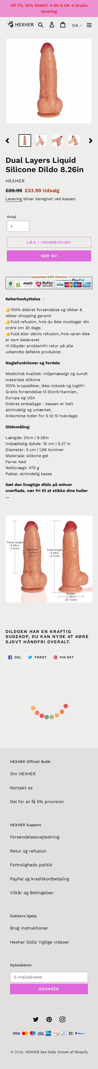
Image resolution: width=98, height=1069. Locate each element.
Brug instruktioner (29, 928)
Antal (11, 217)
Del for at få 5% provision (37, 801)
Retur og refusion (28, 850)
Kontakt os (21, 787)
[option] (25, 140)
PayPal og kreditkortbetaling (39, 878)
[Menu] (89, 24)
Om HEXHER (23, 773)
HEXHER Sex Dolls (40, 1052)
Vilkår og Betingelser (32, 892)
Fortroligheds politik (31, 864)
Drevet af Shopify (73, 1052)
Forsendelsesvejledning (34, 836)
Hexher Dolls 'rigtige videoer (39, 942)
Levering (14, 198)
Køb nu (49, 256)
